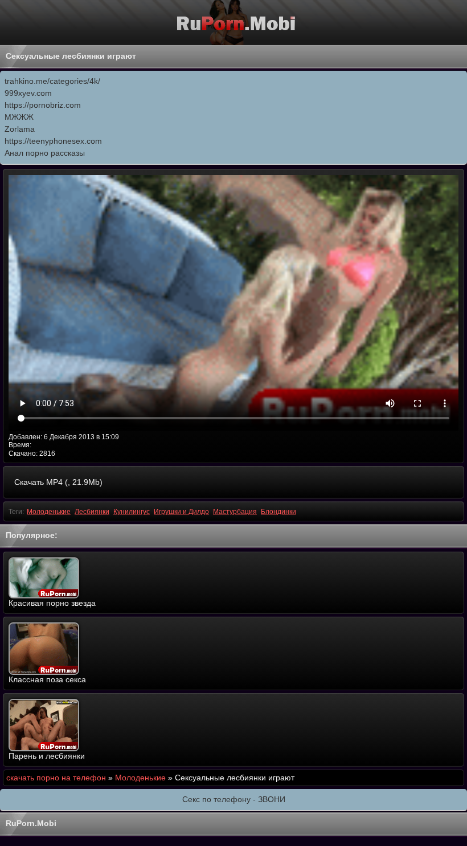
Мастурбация (235, 512)
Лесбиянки (92, 512)
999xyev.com (28, 93)
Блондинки (278, 512)
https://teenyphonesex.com (53, 140)
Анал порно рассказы (45, 152)
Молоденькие (49, 512)
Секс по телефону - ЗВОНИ (233, 799)
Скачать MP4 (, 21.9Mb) (58, 482)
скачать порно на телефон (56, 777)
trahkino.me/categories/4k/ (52, 81)
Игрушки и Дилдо (181, 512)
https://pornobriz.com (43, 105)
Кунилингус (131, 512)
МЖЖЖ (19, 117)
